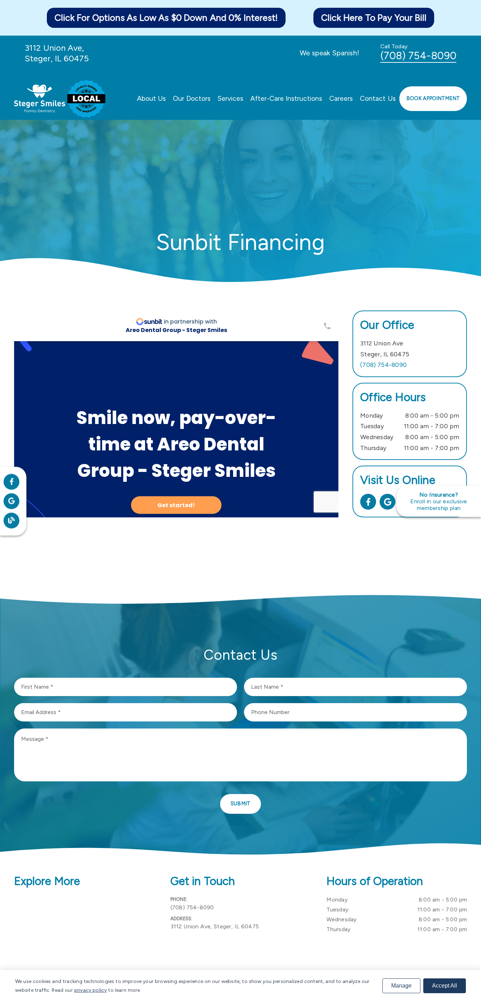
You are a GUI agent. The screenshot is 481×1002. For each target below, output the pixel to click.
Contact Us (378, 98)
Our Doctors (192, 98)
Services (230, 98)
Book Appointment (433, 98)
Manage (401, 986)
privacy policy (90, 990)
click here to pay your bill (374, 17)
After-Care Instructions (286, 98)
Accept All (444, 986)
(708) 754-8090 (418, 56)
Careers (341, 98)
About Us (151, 98)
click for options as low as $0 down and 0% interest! (166, 17)
